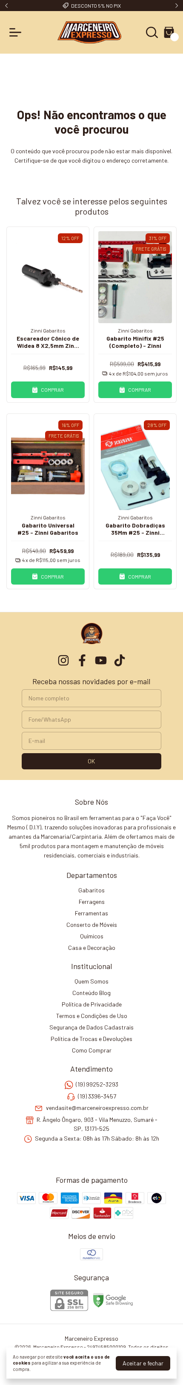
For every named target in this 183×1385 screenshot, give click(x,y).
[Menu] (17, 32)
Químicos (91, 936)
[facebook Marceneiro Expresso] (82, 660)
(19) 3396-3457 (97, 1096)
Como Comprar (92, 1050)
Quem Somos (91, 981)
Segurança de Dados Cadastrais (91, 1027)
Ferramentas (91, 913)
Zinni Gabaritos (48, 330)
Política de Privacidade (92, 1004)
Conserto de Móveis (91, 924)
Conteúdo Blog (91, 992)
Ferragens (92, 901)
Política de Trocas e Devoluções (91, 1038)
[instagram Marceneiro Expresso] (63, 660)
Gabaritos (91, 890)
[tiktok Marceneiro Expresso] (119, 660)
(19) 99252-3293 (97, 1084)
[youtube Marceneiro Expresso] (101, 660)
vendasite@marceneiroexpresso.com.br (97, 1107)
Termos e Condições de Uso (91, 1015)
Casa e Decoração (91, 947)
